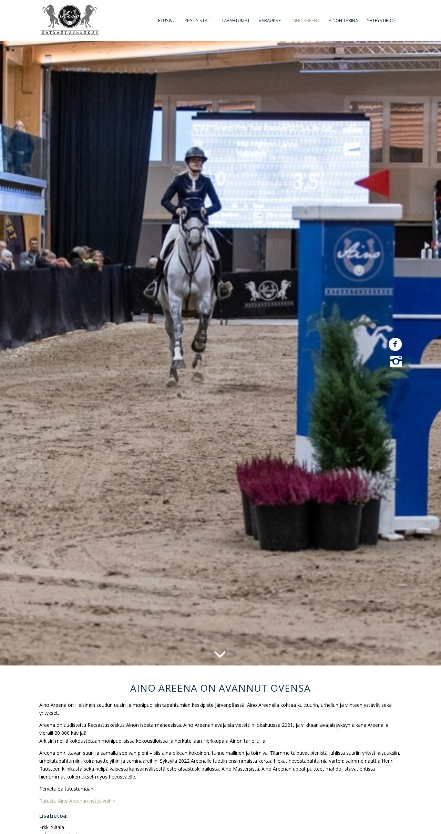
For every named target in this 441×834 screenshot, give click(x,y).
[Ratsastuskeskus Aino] (69, 20)
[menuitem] (167, 20)
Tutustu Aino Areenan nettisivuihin (77, 800)
